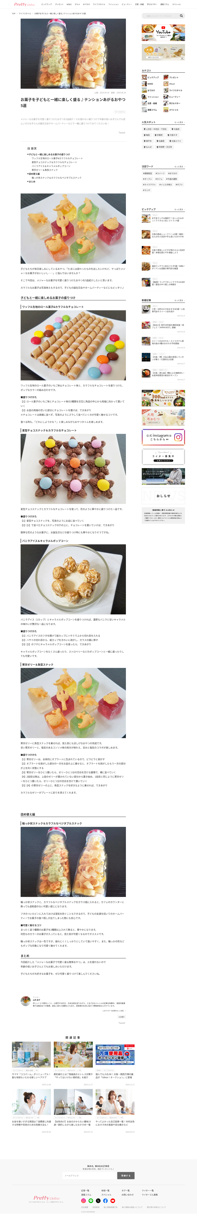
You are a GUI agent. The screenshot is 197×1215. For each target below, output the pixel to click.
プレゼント (59, 4)
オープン (148, 179)
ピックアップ (46, 4)
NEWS (69, 4)
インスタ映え (166, 184)
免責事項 (95, 1207)
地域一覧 (105, 1190)
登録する (126, 1175)
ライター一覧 (148, 1190)
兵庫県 (161, 141)
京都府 (160, 134)
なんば (149, 146)
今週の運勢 (172, 179)
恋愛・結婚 (139, 4)
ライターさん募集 (150, 1195)
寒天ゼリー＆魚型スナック (45, 169)
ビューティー (127, 4)
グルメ (77, 4)
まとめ (32, 181)
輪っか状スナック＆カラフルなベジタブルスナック (56, 177)
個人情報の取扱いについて (132, 1207)
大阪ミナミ (176, 141)
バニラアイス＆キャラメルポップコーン (51, 165)
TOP (13, 13)
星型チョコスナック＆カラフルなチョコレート (54, 162)
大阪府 (176, 129)
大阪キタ (173, 134)
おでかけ (86, 4)
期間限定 (148, 173)
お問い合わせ (128, 1195)
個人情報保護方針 (111, 1207)
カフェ (160, 179)
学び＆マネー (152, 4)
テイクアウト (150, 184)
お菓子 (122, 1017)
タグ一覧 (126, 1190)
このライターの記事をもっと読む (113, 1010)
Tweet (122, 132)
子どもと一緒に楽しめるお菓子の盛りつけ (49, 154)
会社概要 (84, 1207)
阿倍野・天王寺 (165, 146)
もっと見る (179, 122)
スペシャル (176, 4)
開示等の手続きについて (156, 1207)
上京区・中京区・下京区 (156, 129)
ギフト (180, 184)
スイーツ (161, 173)
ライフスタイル (99, 4)
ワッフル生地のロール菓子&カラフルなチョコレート (57, 158)
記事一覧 (85, 1190)
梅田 (148, 134)
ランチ (147, 190)
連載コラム (164, 4)
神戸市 (149, 141)
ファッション (113, 4)
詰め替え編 (34, 173)
